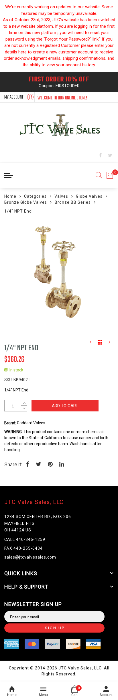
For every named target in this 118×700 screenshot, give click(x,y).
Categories (35, 196)
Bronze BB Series (73, 202)
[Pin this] (50, 465)
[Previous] (90, 343)
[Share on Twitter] (38, 465)
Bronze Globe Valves (25, 202)
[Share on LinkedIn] (61, 465)
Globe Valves (89, 196)
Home (10, 196)
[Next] (109, 343)
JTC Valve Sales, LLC (34, 502)
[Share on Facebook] (27, 465)
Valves (61, 196)
